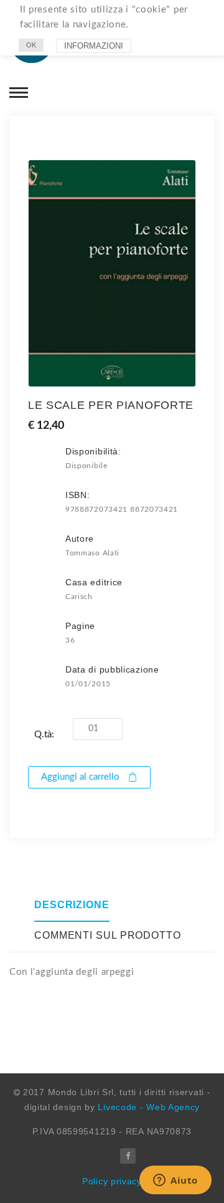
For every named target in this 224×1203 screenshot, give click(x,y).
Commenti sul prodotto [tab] (107, 935)
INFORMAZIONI (93, 45)
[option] (112, 273)
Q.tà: (44, 734)
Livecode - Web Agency (149, 1107)
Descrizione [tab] (72, 904)
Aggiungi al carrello (80, 777)
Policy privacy (112, 1181)
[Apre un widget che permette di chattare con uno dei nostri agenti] (175, 1181)
